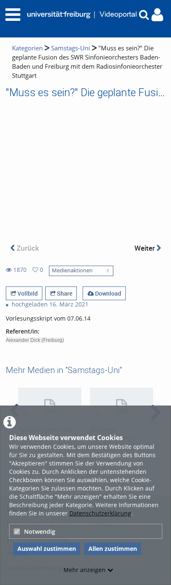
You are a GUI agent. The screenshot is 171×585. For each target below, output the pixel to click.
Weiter (145, 248)
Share (64, 293)
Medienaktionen (72, 270)
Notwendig (39, 531)
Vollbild (27, 293)
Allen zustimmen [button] (112, 549)
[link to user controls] (157, 15)
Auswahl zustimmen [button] (46, 549)
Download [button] (107, 293)
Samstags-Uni (70, 48)
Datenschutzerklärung (100, 513)
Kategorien (27, 48)
